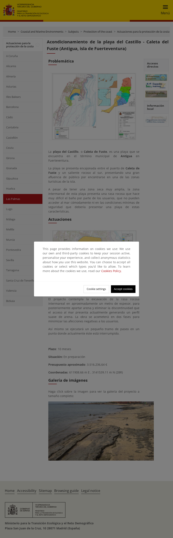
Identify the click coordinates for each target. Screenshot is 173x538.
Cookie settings (96, 289)
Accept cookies (123, 289)
